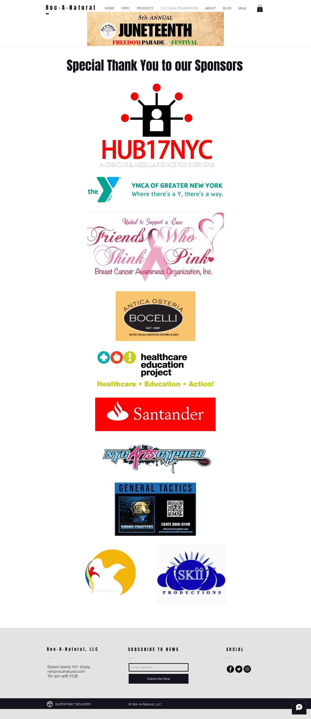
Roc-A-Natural (71, 8)
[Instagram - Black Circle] (247, 669)
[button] (125, 8)
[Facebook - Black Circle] (230, 669)
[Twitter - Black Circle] (238, 669)
